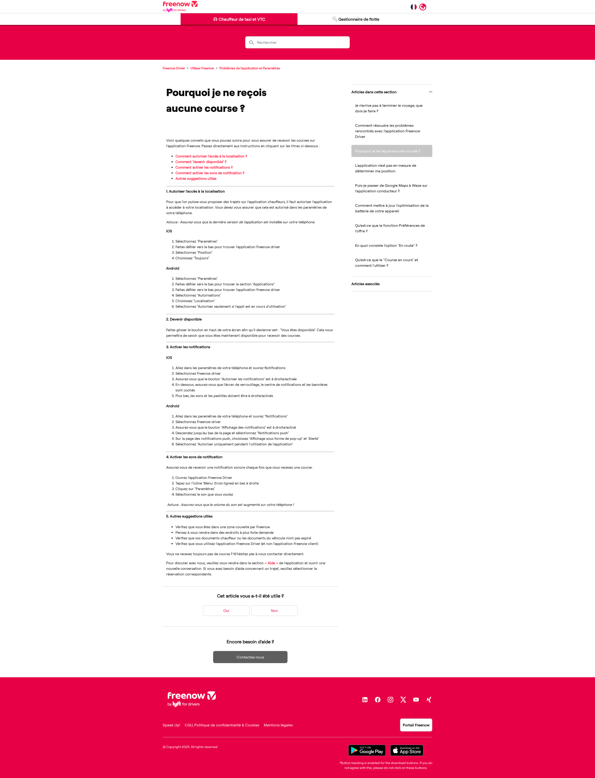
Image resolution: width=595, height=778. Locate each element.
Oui (226, 610)
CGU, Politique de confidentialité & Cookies (222, 725)
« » (271, 563)
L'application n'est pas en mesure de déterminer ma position (385, 168)
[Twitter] (403, 699)
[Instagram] (390, 699)
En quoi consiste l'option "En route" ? (386, 245)
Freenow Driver (174, 68)
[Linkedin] (364, 699)
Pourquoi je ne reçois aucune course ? (387, 151)
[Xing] (428, 699)
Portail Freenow (416, 725)
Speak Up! (171, 725)
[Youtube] (416, 699)
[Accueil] (180, 6)
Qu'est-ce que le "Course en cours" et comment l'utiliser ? (386, 262)
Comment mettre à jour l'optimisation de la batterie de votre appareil (392, 208)
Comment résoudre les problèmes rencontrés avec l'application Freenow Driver (387, 131)
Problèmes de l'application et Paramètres (249, 68)
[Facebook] (377, 699)
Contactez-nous (250, 657)
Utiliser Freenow (202, 68)
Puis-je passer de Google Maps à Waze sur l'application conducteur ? (391, 188)
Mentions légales (278, 725)
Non (274, 610)
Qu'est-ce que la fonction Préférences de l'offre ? (390, 228)
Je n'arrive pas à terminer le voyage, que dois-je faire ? (389, 108)
